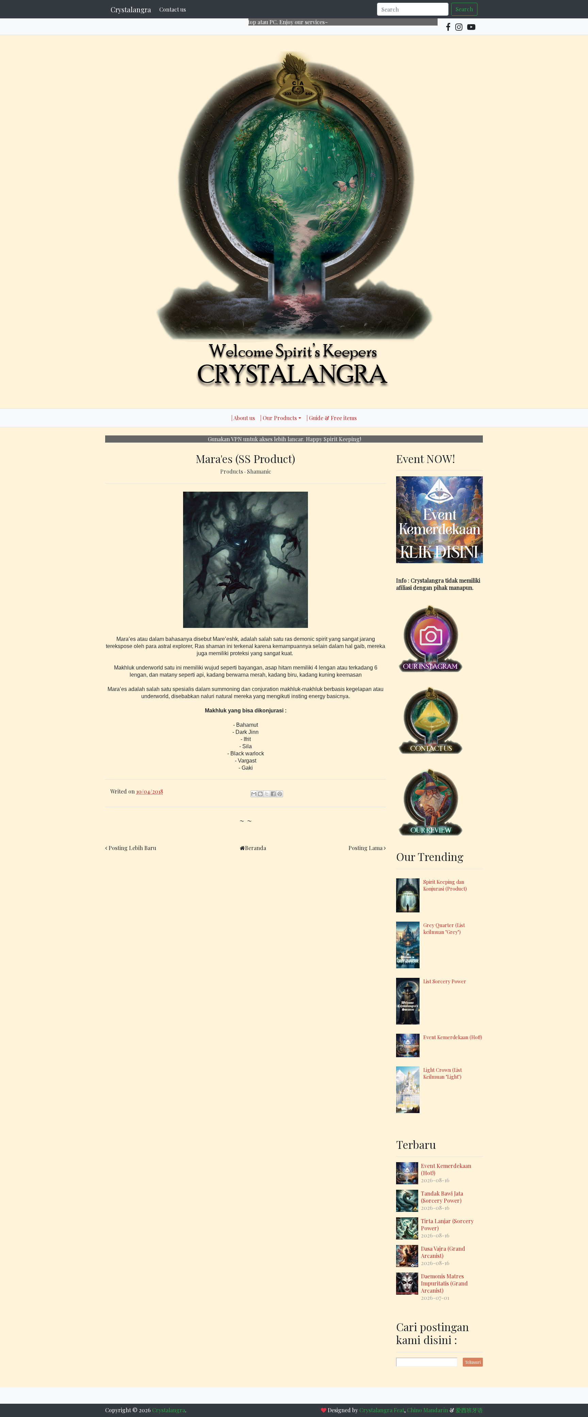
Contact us (172, 9)
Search (464, 9)
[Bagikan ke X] (266, 793)
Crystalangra (131, 9)
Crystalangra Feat (381, 1410)
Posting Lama (365, 847)
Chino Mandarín (427, 1410)
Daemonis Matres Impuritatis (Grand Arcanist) (444, 1283)
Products (232, 471)
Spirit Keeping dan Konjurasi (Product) (445, 885)
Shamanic (259, 471)
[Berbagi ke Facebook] (273, 793)
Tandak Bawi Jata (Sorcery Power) (442, 1197)
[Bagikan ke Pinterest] (279, 793)
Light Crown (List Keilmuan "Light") (442, 1073)
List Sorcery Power (444, 981)
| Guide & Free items (332, 417)
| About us (243, 417)
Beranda (255, 847)
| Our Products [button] (278, 417)
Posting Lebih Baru (132, 847)
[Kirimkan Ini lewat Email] (253, 793)
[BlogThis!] (260, 793)
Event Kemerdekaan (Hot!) (452, 1037)
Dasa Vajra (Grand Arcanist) (443, 1252)
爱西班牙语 (469, 1410)
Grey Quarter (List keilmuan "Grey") (444, 928)
